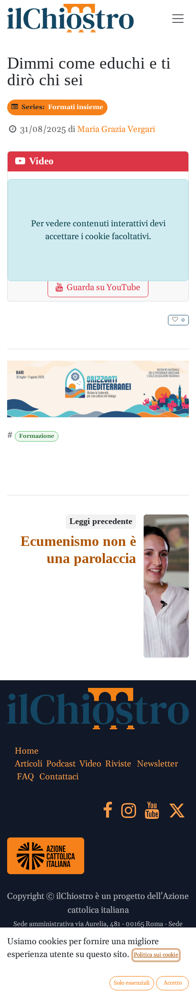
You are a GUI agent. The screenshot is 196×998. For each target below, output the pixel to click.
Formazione (36, 436)
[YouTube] (152, 810)
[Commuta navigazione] (178, 18)
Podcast (61, 763)
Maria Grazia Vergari (116, 129)
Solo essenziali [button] (132, 983)
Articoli (28, 763)
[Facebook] (108, 810)
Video (90, 763)
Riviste (118, 763)
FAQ (25, 776)
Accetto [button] (173, 983)
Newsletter (157, 763)
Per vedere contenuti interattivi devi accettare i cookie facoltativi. (98, 230)
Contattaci (58, 776)
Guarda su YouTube (103, 287)
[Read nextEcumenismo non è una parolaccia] (166, 585)
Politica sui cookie (156, 954)
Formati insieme (75, 107)
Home (27, 751)
